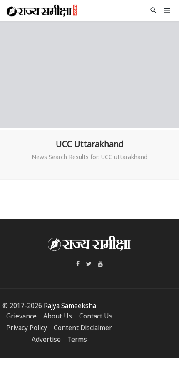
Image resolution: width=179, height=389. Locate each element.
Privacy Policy (26, 327)
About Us (57, 316)
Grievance (21, 316)
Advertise (46, 339)
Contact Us (95, 316)
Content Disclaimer (83, 327)
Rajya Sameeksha (70, 305)
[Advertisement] (89, 73)
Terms (77, 339)
